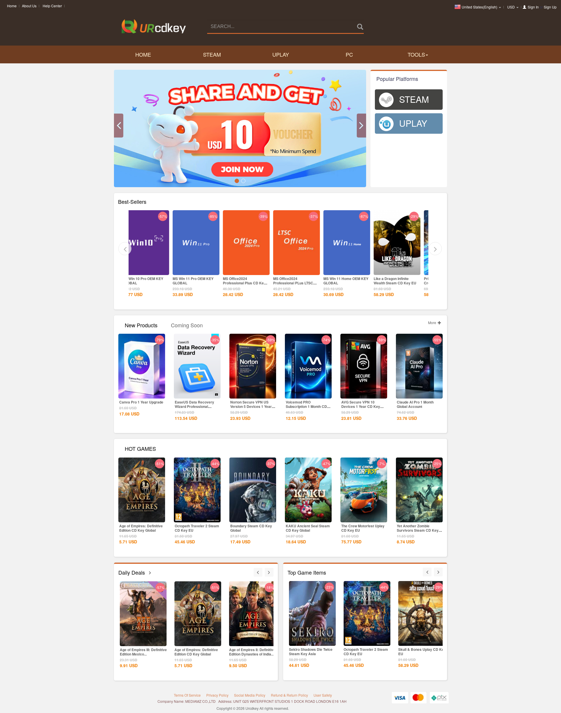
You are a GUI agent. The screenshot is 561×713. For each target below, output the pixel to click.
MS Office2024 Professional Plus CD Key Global (201, 283)
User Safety (323, 695)
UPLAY (280, 54)
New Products (141, 324)
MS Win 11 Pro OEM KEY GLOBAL (150, 281)
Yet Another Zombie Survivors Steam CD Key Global (418, 530)
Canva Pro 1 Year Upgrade (141, 402)
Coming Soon (187, 324)
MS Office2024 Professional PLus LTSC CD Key (251, 283)
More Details (153, 270)
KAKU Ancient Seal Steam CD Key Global (308, 528)
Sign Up (550, 6)
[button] (118, 126)
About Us (29, 5)
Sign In (533, 6)
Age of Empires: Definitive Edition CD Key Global (141, 528)
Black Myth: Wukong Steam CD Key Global (252, 652)
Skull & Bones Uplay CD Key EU (367, 651)
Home (12, 5)
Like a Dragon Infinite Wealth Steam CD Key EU (352, 281)
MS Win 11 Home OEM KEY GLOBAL (303, 281)
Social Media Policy (249, 695)
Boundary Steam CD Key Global (251, 528)
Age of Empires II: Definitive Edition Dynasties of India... (197, 652)
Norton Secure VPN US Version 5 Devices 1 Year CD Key (251, 406)
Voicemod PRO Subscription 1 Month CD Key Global (306, 406)
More (432, 322)
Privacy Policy (217, 695)
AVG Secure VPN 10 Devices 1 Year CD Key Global (360, 406)
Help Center (52, 5)
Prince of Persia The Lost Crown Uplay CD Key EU (402, 281)
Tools (416, 54)
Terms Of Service (187, 695)
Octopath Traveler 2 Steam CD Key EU (197, 528)
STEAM (212, 54)
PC (349, 54)
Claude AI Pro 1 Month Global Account (415, 404)
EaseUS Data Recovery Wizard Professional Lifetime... (194, 406)
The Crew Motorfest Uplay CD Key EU (363, 528)
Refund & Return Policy (289, 695)
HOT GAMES (140, 448)
